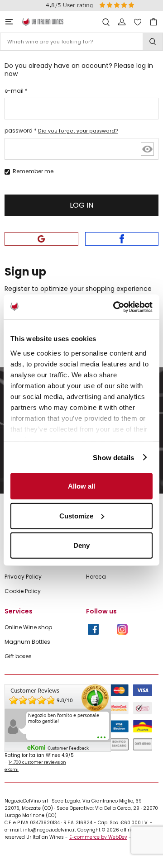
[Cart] (153, 22)
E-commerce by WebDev (98, 837)
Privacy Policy (23, 576)
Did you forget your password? (78, 131)
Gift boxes (18, 656)
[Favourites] (137, 22)
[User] (121, 22)
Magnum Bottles (27, 642)
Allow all (81, 486)
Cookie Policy (23, 591)
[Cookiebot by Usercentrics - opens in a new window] (115, 307)
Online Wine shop (28, 627)
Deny (81, 545)
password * (61, 130)
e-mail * (16, 91)
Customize (76, 515)
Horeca (96, 576)
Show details (113, 457)
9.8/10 (65, 700)
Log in (81, 205)
